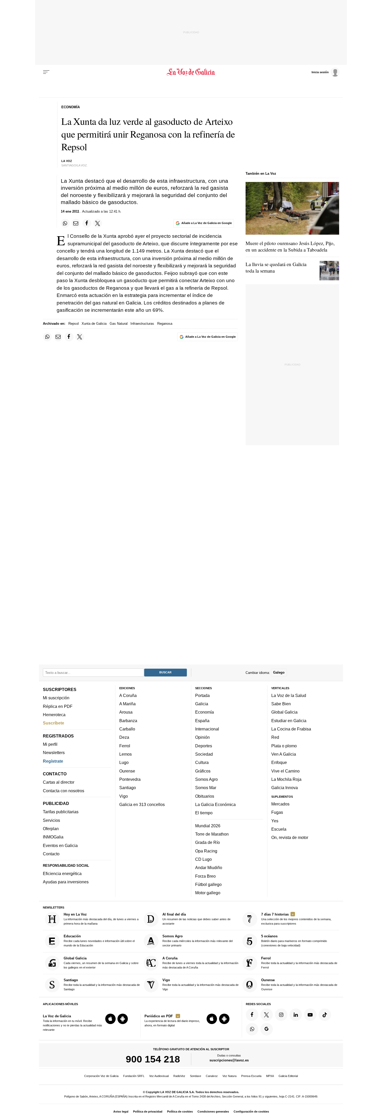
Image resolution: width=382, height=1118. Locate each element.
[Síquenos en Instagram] (281, 1014)
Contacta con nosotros (63, 790)
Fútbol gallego (208, 884)
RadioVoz (179, 1076)
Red (275, 737)
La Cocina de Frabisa (291, 729)
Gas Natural (119, 324)
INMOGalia (53, 837)
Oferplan (51, 828)
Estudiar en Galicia (288, 720)
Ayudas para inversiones (66, 881)
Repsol (73, 324)
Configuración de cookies (251, 1111)
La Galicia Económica (215, 804)
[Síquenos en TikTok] (325, 1014)
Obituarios (204, 796)
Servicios (51, 820)
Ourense (127, 770)
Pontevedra (130, 779)
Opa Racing (206, 850)
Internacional (207, 729)
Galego (279, 672)
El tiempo (204, 812)
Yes (274, 820)
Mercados (280, 804)
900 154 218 (153, 1059)
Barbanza (128, 720)
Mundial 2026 (207, 825)
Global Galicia (284, 712)
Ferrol (124, 745)
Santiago (127, 787)
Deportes (203, 745)
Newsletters (54, 752)
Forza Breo (205, 875)
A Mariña (127, 703)
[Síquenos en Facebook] (252, 1014)
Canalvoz (212, 1076)
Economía (204, 712)
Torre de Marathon (212, 834)
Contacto (51, 853)
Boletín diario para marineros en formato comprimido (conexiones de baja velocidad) (294, 940)
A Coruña (128, 695)
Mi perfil (50, 744)
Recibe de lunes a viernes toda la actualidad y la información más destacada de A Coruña (200, 962)
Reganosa (164, 324)
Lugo (124, 762)
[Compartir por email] (75, 223)
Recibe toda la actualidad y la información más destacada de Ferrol (299, 962)
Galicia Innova (284, 787)
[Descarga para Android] (122, 1019)
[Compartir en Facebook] (86, 223)
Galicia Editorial (288, 1076)
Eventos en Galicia (60, 845)
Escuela (278, 829)
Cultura (202, 762)
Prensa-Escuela (251, 1076)
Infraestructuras (142, 324)
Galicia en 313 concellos (142, 804)
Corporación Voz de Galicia (101, 1076)
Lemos (125, 754)
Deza (124, 737)
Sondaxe (195, 1076)
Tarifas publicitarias (60, 811)
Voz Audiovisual (159, 1076)
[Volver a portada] (191, 72)
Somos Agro (206, 779)
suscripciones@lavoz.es (229, 1060)
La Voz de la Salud (288, 695)
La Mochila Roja (286, 779)
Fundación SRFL (133, 1076)
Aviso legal (120, 1111)
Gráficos (202, 770)
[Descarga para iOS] (110, 1019)
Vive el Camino (285, 770)
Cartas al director (58, 782)
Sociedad (204, 754)
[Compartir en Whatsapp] (65, 223)
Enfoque (279, 762)
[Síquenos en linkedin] (295, 1014)
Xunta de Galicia (94, 324)
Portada (202, 695)
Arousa (126, 712)
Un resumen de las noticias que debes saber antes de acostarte (196, 918)
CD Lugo (203, 859)
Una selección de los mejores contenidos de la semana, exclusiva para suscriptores (296, 918)
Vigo (123, 796)
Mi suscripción (56, 697)
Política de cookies (180, 1111)
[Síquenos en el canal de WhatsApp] (252, 1029)
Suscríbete (53, 723)
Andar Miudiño (208, 867)
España (202, 720)
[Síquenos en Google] (266, 1029)
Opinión (202, 737)
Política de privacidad (147, 1111)
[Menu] (46, 72)
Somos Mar (205, 787)
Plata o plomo (284, 745)
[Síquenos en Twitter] (266, 1014)
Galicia (201, 703)
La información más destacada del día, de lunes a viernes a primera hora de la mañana (101, 918)
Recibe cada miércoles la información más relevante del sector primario (197, 940)
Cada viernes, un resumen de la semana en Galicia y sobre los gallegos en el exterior (101, 962)
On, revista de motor (289, 837)
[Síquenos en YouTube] (310, 1014)
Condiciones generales (213, 1111)
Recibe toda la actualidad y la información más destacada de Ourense (299, 984)
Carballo (127, 729)
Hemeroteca (54, 714)
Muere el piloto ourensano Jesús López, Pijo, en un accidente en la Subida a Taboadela (290, 246)
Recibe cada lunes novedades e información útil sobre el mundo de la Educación (99, 940)
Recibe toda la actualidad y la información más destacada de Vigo (200, 984)
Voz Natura (229, 1076)
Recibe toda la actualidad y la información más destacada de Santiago (102, 984)
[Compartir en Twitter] (97, 223)
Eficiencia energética (62, 873)
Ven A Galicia (283, 754)
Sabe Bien (281, 703)
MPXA (270, 1076)
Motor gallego (207, 892)
